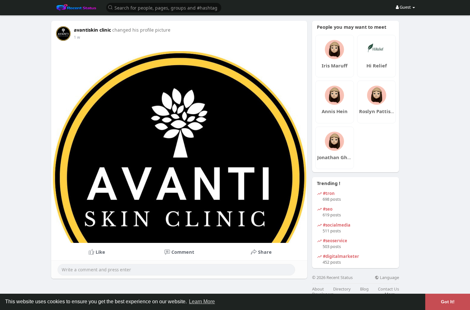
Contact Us (388, 289)
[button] (163, 7)
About (318, 289)
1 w (77, 37)
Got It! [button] (448, 301)
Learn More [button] (202, 301)
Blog (364, 289)
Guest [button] (405, 7)
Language (389, 277)
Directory (342, 289)
